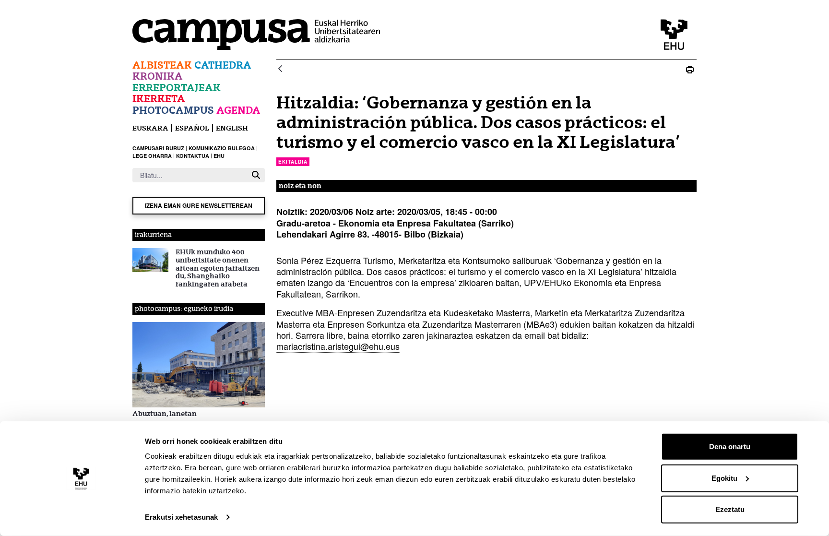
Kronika (157, 76)
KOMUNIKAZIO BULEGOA (222, 148)
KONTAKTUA (192, 155)
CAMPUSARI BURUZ (158, 148)
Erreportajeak (176, 88)
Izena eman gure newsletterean (198, 205)
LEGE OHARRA (152, 155)
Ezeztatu (730, 509)
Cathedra (222, 65)
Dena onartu (729, 446)
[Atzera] (280, 69)
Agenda (238, 110)
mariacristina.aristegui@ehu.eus (338, 346)
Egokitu (724, 478)
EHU (219, 155)
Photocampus (173, 110)
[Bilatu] (256, 174)
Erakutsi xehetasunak (181, 517)
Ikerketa (158, 99)
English (232, 128)
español (192, 128)
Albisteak (162, 65)
